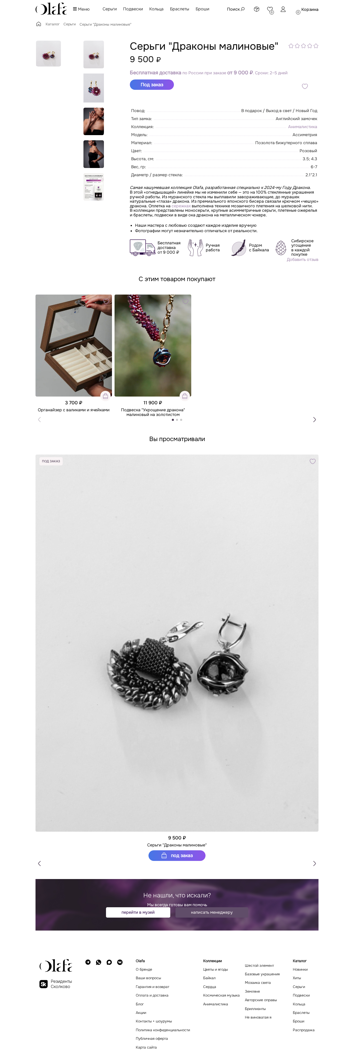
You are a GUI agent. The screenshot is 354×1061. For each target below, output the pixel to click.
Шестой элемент (259, 966)
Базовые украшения (262, 974)
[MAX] (109, 1004)
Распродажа (304, 1030)
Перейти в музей (138, 912)
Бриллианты (255, 1009)
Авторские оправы (261, 1000)
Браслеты (179, 9)
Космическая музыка (221, 995)
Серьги (110, 9)
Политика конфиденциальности (163, 1030)
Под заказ (181, 855)
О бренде (144, 969)
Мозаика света (258, 983)
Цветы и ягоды (215, 969)
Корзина (309, 9)
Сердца (209, 987)
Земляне (252, 991)
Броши (202, 9)
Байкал (209, 978)
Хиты (297, 978)
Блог (140, 1004)
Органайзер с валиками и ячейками (74, 410)
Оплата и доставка (152, 995)
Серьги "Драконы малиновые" (177, 845)
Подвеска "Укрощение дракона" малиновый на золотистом (153, 412)
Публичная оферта (152, 1039)
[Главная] (39, 25)
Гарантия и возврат (152, 987)
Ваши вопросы (148, 978)
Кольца (156, 9)
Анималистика (302, 126)
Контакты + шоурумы (154, 1021)
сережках (181, 206)
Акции (141, 1013)
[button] (314, 419)
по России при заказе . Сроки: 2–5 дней (209, 73)
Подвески (133, 9)
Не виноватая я (258, 1017)
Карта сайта (146, 1047)
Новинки (300, 969)
